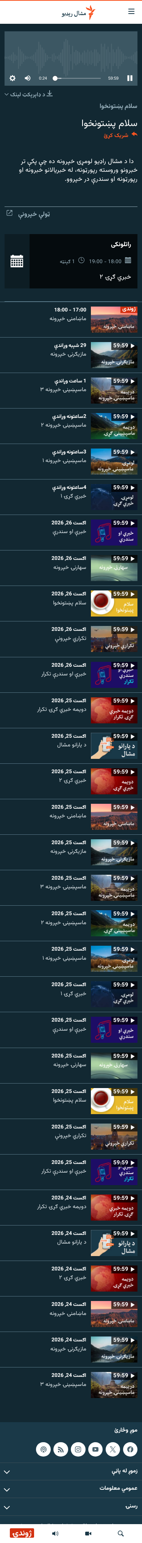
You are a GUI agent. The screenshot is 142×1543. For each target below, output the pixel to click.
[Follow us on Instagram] (78, 1449)
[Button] (120, 137)
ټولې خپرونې (34, 214)
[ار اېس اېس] (60, 1449)
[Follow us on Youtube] (95, 1449)
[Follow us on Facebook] (130, 1449)
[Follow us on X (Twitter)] (113, 1449)
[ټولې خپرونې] (55, 1533)
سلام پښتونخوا (118, 106)
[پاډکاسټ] (43, 1449)
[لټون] (120, 1533)
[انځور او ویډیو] (88, 1533)
